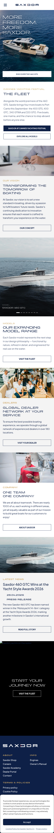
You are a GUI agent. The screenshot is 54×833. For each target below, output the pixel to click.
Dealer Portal (9, 771)
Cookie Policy (10, 791)
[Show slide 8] (37, 312)
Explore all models (27, 136)
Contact (7, 775)
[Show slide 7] (34, 312)
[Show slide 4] (27, 312)
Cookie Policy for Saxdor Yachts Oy (20, 829)
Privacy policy (41, 829)
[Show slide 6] (32, 312)
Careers (7, 764)
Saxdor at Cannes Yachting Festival (27, 128)
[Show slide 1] (18, 312)
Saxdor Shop (9, 760)
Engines (34, 760)
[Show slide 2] (21, 312)
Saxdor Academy (12, 767)
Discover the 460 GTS (27, 74)
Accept (27, 822)
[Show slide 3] (24, 312)
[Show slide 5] (29, 312)
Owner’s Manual (38, 764)
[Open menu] (5, 5)
